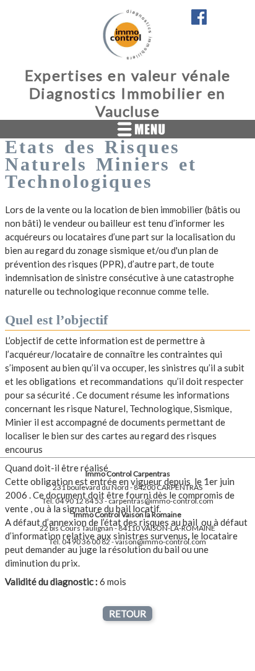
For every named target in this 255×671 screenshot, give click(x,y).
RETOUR (127, 613)
